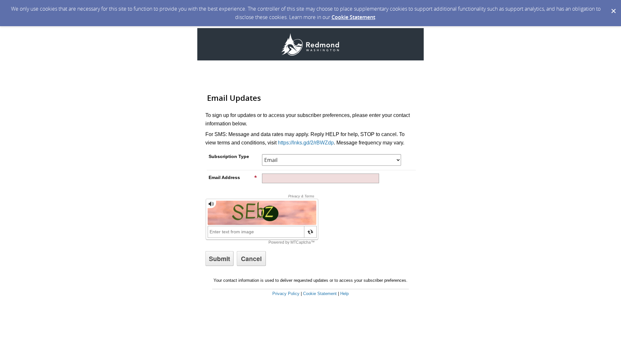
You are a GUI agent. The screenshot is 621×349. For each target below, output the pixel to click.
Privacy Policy (286, 293)
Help (344, 293)
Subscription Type (229, 156)
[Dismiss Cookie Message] (613, 6)
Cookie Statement (353, 17)
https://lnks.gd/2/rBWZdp (306, 142)
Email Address (224, 177)
